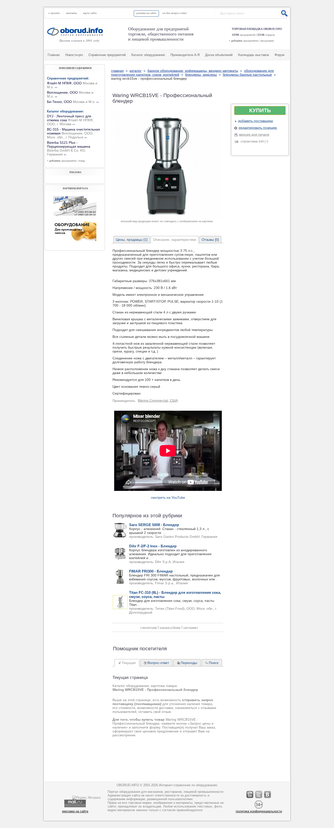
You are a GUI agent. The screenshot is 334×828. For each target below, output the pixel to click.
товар (81, 160)
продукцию (267, 40)
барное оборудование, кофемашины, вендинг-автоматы (192, 71)
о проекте (54, 12)
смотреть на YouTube (168, 497)
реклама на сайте (146, 12)
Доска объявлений (219, 55)
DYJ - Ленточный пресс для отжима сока (70, 120)
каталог (136, 71)
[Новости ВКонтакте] (267, 798)
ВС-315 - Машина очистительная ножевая (73, 133)
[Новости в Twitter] (259, 798)
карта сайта (90, 12)
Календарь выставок (253, 55)
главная (117, 71)
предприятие (250, 40)
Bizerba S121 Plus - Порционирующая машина (68, 148)
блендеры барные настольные (247, 75)
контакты (71, 12)
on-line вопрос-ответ (174, 12)
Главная (54, 55)
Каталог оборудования (148, 55)
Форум (279, 55)
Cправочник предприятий (107, 55)
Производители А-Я (185, 55)
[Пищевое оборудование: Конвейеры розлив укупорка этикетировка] (74, 214)
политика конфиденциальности (259, 811)
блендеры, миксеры (201, 75)
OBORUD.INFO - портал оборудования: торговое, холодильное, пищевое (76, 31)
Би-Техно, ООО (73, 102)
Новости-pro (74, 55)
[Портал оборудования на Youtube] (250, 798)
